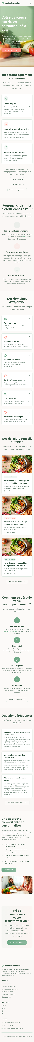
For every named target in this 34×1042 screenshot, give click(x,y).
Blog (3, 1011)
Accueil (4, 1006)
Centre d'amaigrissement (17, 190)
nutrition (25, 237)
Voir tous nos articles (15, 581)
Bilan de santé (6, 997)
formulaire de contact (10, 631)
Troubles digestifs (17, 179)
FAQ (3, 1014)
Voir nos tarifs (9, 870)
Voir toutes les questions (15, 803)
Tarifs (3, 1008)
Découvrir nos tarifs (11, 56)
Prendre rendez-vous (11, 50)
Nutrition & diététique (8, 986)
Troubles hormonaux (17, 184)
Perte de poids (6, 984)
